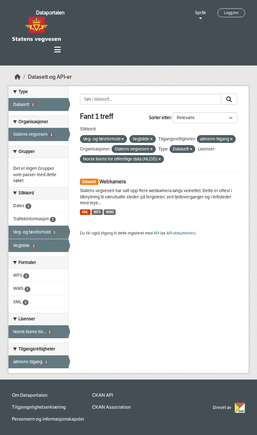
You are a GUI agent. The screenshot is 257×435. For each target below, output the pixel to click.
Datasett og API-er (50, 77)
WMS (110, 212)
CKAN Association (111, 407)
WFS (97, 212)
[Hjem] (17, 77)
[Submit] (229, 99)
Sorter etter (160, 117)
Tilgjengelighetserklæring (39, 407)
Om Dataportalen (29, 395)
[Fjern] (122, 139)
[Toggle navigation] (57, 50)
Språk (200, 12)
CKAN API (102, 395)
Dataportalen (50, 13)
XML (85, 212)
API (156, 233)
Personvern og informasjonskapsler (48, 419)
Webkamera (112, 182)
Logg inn (231, 13)
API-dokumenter (180, 233)
